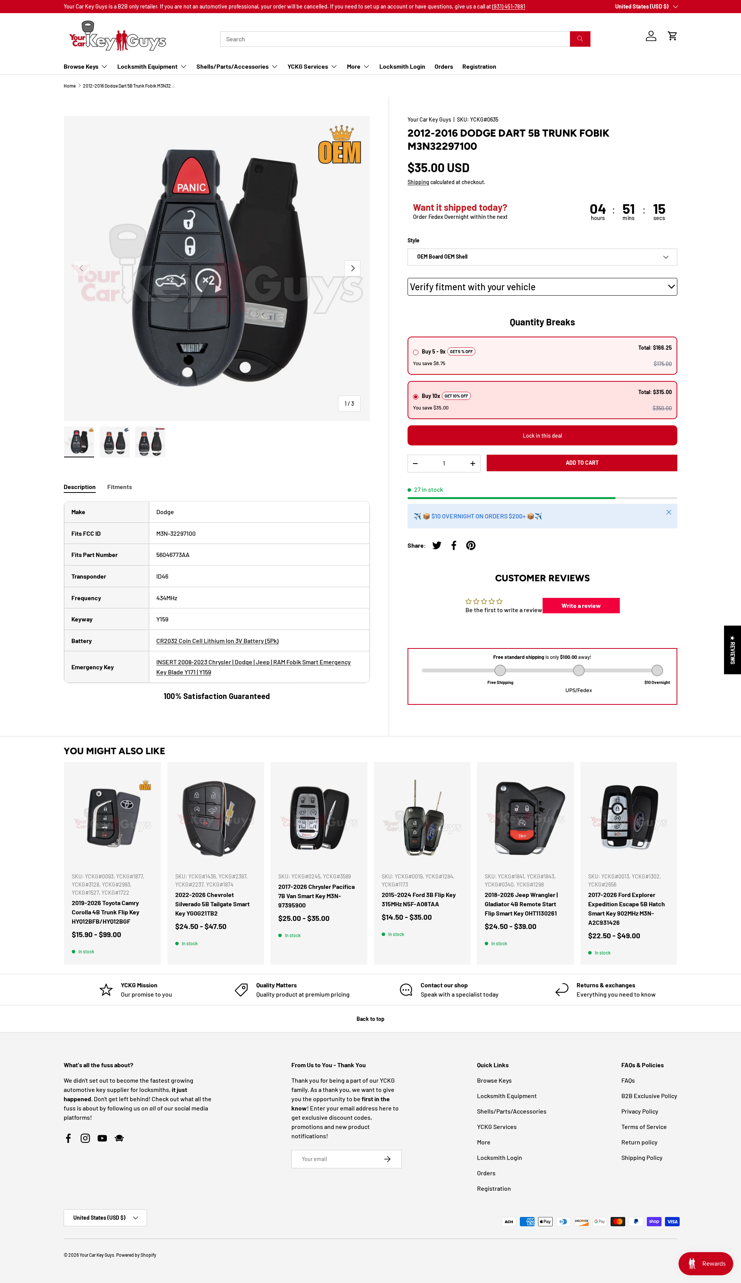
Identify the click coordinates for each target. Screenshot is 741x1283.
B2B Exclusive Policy (649, 1095)
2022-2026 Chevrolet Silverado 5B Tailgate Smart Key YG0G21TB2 (212, 904)
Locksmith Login (402, 66)
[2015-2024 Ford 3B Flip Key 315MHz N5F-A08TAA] (422, 818)
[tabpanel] (217, 601)
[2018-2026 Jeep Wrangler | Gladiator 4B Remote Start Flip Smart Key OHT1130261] (525, 818)
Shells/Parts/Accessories (232, 66)
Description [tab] (80, 486)
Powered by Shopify (136, 1255)
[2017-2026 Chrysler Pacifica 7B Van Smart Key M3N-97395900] (319, 818)
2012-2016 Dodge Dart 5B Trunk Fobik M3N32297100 (129, 85)
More (353, 66)
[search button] (580, 39)
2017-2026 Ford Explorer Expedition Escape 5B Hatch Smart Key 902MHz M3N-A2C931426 (626, 908)
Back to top (370, 1019)
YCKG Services (308, 66)
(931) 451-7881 (508, 6)
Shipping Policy (642, 1157)
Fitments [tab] (119, 486)
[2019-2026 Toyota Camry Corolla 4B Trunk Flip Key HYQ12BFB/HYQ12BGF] (112, 818)
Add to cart (582, 462)
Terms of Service (644, 1126)
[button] (672, 35)
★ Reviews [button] (732, 650)
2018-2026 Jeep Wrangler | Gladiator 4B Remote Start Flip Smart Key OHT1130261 (521, 904)
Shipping (418, 182)
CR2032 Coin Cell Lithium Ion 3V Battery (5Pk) (217, 640)
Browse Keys (81, 66)
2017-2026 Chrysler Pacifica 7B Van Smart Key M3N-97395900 (316, 896)
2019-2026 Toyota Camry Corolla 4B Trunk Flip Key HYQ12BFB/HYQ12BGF (105, 912)
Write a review (581, 605)
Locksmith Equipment (147, 66)
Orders (444, 66)
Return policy (639, 1142)
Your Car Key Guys (429, 119)
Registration (479, 66)
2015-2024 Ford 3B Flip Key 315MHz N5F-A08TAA (419, 899)
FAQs (628, 1080)
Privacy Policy (639, 1111)
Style (414, 240)
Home (70, 85)
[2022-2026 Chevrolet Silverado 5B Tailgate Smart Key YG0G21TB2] (216, 818)
